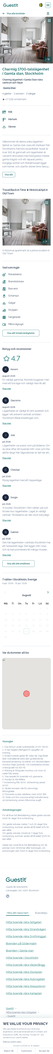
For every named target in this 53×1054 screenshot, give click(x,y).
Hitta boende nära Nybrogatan (25, 979)
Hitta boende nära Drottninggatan (26, 936)
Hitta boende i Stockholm (22, 957)
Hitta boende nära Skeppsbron (25, 986)
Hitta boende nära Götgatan (24, 922)
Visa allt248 (18, 563)
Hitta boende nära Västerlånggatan (26, 964)
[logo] (10, 5)
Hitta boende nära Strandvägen (26, 929)
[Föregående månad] (5, 592)
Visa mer (6, 389)
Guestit (10, 1008)
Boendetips (41, 913)
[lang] (41, 5)
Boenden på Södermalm (21, 943)
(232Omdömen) (17, 99)
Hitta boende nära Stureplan (24, 972)
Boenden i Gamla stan (20, 950)
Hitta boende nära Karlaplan (24, 993)
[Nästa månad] (48, 592)
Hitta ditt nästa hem (17, 913)
